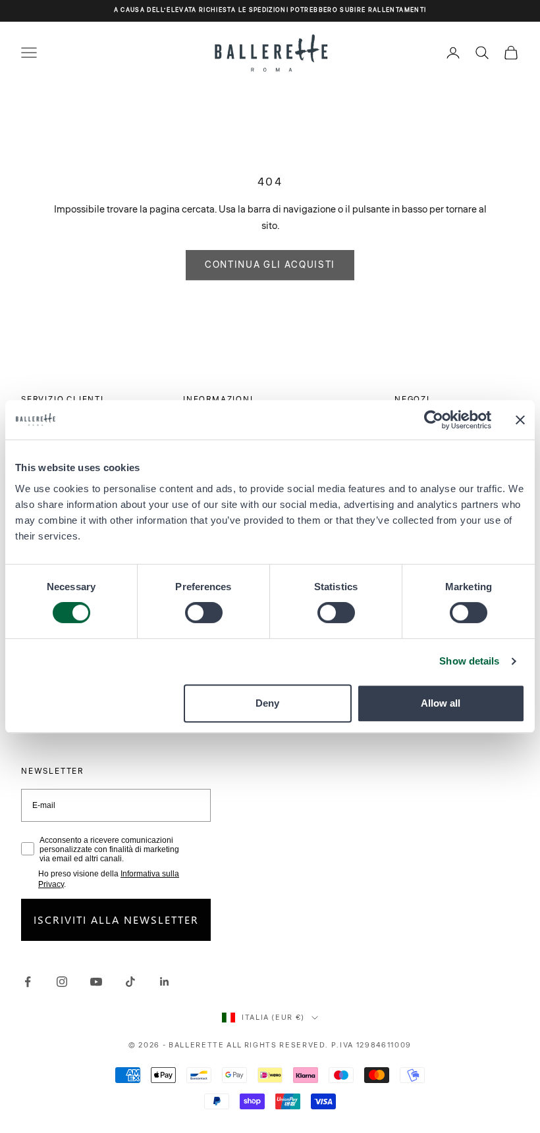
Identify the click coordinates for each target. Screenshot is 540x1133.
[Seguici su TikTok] (130, 981)
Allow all (440, 703)
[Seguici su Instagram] (61, 981)
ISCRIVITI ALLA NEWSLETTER (116, 919)
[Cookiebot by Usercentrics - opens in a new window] (433, 420)
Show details (469, 661)
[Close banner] (520, 419)
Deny (267, 703)
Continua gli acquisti (270, 265)
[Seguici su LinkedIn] (164, 981)
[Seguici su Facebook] (27, 981)
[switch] (204, 612)
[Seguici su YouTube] (96, 981)
